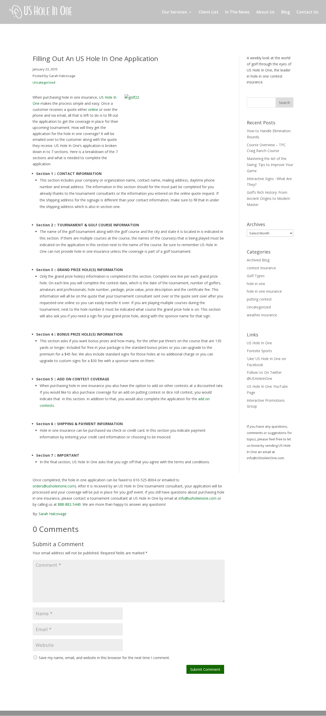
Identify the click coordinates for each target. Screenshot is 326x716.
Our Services (174, 12)
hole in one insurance (264, 291)
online (93, 109)
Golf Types (256, 275)
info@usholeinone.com (197, 498)
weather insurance (262, 314)
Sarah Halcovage (52, 513)
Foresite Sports (259, 350)
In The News (237, 12)
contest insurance (261, 267)
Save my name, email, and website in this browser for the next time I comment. (104, 657)
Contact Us (307, 12)
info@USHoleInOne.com (265, 458)
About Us (265, 12)
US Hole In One (259, 342)
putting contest (259, 299)
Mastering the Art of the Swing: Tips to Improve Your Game (270, 164)
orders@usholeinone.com (54, 486)
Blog (285, 12)
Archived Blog (258, 260)
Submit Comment (205, 669)
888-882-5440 (69, 504)
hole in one (256, 283)
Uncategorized (44, 82)
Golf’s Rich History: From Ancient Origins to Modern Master (268, 198)
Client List (209, 12)
